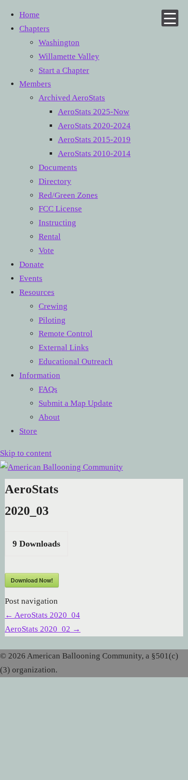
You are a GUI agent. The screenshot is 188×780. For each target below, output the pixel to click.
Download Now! (32, 580)
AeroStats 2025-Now (93, 111)
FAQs (48, 389)
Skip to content (26, 453)
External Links (64, 347)
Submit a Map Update (75, 403)
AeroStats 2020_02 (43, 629)
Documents (58, 167)
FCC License (60, 208)
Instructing (57, 222)
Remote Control (66, 333)
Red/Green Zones (68, 195)
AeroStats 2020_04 (42, 615)
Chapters (34, 28)
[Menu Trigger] (169, 18)
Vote (46, 250)
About (49, 417)
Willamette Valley (69, 56)
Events (30, 278)
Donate (31, 264)
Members (35, 83)
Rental (50, 236)
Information (39, 375)
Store (28, 431)
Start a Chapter (64, 70)
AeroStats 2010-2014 (94, 153)
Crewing (53, 306)
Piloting (52, 320)
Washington (59, 42)
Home (29, 14)
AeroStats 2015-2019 (94, 139)
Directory (55, 181)
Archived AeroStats (72, 97)
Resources (36, 292)
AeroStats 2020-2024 (94, 125)
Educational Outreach (76, 361)
